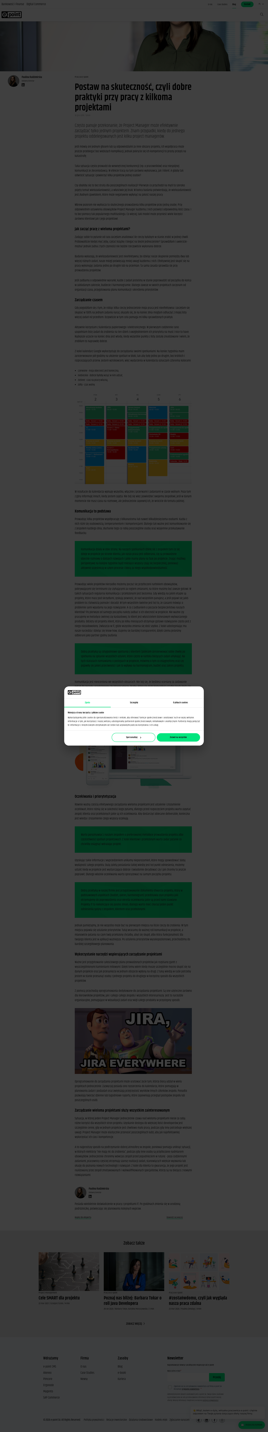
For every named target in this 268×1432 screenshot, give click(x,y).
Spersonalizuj (131, 737)
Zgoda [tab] (87, 702)
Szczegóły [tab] (134, 702)
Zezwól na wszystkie (178, 737)
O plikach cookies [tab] (180, 702)
